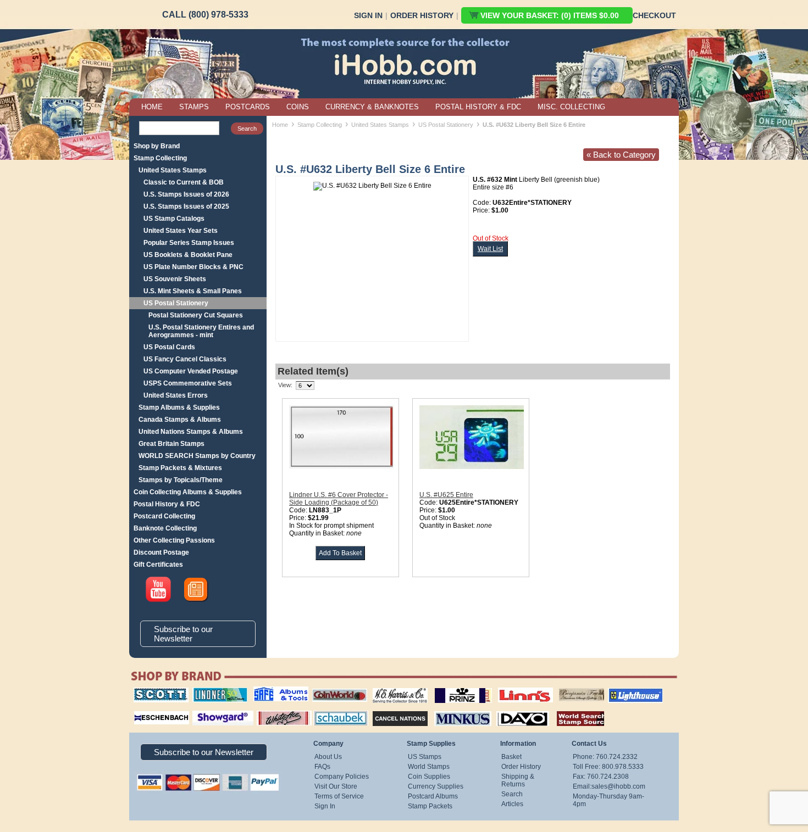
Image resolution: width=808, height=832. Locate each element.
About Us (328, 757)
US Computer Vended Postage (190, 371)
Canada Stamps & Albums (180, 419)
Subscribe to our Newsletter (183, 633)
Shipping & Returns (517, 780)
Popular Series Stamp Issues (188, 243)
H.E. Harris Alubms (395, 687)
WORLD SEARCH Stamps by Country (197, 456)
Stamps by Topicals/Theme (181, 480)
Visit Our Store (335, 786)
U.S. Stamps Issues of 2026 (186, 194)
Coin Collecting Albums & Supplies (188, 492)
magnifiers (145, 709)
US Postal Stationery (175, 303)
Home (280, 124)
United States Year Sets (180, 230)
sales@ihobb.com (618, 786)
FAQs (322, 766)
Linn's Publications (513, 687)
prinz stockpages (451, 687)
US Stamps (424, 757)
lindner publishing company (215, 691)
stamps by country (572, 709)
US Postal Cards (169, 347)
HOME (152, 107)
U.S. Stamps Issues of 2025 (186, 206)
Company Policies (341, 776)
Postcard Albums (433, 796)
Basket (511, 757)
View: (285, 385)
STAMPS (194, 107)
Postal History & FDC (167, 504)
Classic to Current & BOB (183, 182)
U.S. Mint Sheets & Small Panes (192, 291)
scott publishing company (152, 691)
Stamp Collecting (160, 158)
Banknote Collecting (165, 528)
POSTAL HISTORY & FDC (478, 107)
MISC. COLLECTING (571, 107)
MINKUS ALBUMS (453, 709)
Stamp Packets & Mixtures (180, 468)
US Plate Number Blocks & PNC (193, 267)
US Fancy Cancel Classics (184, 359)
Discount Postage (161, 552)
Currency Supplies (435, 786)
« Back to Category (621, 154)
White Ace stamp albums (272, 713)
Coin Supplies (429, 776)
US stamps (561, 687)
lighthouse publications (622, 691)
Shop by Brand (157, 146)
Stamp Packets (430, 806)
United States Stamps (173, 170)
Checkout (654, 15)
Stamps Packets (390, 709)
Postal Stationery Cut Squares (195, 315)
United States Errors (175, 395)
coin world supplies (336, 687)
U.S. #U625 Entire (446, 495)
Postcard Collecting (164, 516)
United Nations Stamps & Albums (191, 431)
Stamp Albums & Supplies (179, 407)
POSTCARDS (247, 107)
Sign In (368, 15)
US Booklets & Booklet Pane (188, 255)
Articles (512, 804)
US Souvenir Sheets (174, 279)
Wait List (490, 249)
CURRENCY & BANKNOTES (372, 107)
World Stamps (429, 766)
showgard (203, 709)
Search (512, 794)
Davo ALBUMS (507, 709)
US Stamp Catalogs (173, 218)
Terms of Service (339, 796)
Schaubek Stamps (334, 709)
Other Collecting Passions (174, 540)
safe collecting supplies (269, 691)
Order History (421, 15)
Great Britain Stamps (171, 444)
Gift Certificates (158, 564)
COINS (297, 107)
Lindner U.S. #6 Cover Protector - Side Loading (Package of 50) (338, 498)
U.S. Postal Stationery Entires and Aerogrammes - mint (201, 331)
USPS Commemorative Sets (187, 383)
